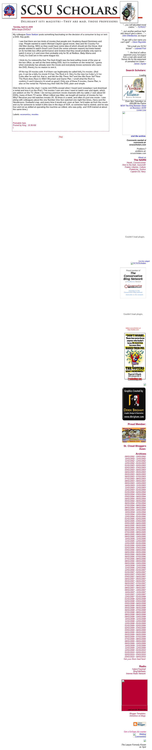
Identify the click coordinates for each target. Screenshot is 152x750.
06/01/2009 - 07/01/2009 (135, 637)
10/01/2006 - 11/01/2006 (135, 565)
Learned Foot (140, 48)
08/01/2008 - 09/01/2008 (135, 614)
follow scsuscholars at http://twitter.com (133, 328)
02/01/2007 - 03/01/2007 (135, 574)
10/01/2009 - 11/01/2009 (135, 646)
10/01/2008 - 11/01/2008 (135, 619)
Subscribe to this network (134, 294)
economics (25, 114)
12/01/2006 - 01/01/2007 (135, 570)
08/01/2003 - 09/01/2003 (135, 481)
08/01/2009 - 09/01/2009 (135, 641)
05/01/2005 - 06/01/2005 (135, 528)
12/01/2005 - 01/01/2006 (135, 543)
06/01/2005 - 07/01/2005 (135, 530)
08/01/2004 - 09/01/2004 (135, 508)
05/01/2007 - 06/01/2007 (135, 581)
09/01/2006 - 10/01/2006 (135, 563)
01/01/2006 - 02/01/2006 (135, 545)
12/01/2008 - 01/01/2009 (135, 623)
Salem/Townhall (139, 669)
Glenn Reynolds (139, 42)
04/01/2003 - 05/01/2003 (135, 472)
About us (142, 157)
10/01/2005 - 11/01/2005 (135, 539)
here (24, 123)
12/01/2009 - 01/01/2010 (135, 650)
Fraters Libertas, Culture (135, 167)
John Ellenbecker (129, 36)
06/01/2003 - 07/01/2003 (135, 476)
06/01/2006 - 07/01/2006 (135, 557)
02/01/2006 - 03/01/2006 (135, 548)
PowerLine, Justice (137, 169)
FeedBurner (131, 281)
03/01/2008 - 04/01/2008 (135, 603)
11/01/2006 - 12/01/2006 (135, 568)
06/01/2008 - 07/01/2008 (135, 610)
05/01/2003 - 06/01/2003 (135, 474)
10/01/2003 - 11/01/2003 (135, 485)
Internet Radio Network (136, 673)
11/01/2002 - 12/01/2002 (135, 461)
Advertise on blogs (138, 716)
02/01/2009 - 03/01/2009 (135, 628)
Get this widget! (144, 261)
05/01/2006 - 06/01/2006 (135, 554)
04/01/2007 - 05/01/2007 (135, 579)
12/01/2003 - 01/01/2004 (135, 490)
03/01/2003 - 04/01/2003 (135, 470)
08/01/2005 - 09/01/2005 (135, 534)
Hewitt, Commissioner (136, 163)
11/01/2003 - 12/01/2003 (135, 488)
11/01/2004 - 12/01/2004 (135, 514)
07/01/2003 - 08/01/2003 (135, 479)
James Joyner (140, 64)
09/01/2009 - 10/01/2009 (135, 643)
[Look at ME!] (145, 741)
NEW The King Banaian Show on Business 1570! (133, 107)
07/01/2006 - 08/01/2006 (135, 559)
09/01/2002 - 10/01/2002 (135, 456)
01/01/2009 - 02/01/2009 (135, 626)
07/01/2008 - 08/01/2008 (135, 612)
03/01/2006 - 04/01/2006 (135, 550)
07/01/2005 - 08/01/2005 (135, 532)
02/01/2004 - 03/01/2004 (135, 494)
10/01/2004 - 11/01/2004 (135, 512)
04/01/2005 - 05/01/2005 (135, 525)
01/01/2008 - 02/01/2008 (135, 599)
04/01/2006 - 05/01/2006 (135, 552)
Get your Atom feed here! (135, 659)
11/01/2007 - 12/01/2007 (135, 594)
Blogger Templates (138, 713)
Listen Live (141, 110)
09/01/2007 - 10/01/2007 (135, 590)
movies (35, 114)
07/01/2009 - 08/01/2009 (135, 639)
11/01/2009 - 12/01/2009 (135, 648)
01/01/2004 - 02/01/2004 (135, 492)
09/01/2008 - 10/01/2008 (135, 617)
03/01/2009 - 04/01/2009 (135, 630)
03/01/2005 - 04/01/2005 (135, 523)
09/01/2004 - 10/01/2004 (135, 510)
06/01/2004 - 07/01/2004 (135, 503)
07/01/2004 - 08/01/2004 (135, 505)
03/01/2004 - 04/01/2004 (135, 496)
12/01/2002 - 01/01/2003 (135, 463)
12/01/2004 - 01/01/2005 (135, 516)
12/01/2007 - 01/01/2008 (135, 597)
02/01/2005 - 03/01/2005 (135, 521)
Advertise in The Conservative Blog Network (133, 291)
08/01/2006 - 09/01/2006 (135, 561)
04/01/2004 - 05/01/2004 (135, 499)
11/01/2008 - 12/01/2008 (135, 621)
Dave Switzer (32, 34)
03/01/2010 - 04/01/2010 (135, 657)
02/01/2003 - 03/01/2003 (135, 468)
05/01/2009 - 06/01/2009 (135, 634)
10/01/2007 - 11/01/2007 (135, 592)
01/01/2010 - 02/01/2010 (135, 652)
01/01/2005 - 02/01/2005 (135, 519)
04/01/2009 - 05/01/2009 (135, 632)
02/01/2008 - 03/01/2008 (135, 601)
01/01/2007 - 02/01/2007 (135, 572)
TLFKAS (141, 27)
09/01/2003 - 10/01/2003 (135, 483)
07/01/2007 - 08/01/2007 (135, 585)
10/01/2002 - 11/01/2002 (135, 459)
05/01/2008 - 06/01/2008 (135, 608)
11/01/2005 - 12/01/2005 (135, 541)
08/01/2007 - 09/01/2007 (135, 588)
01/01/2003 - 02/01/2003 (135, 465)
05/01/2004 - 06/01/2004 (135, 501)
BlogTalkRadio (139, 671)
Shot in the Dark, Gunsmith (134, 165)
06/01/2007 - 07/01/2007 (135, 583)
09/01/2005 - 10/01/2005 (135, 537)
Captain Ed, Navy (138, 171)
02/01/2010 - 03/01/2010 (135, 654)
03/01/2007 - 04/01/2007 (135, 577)
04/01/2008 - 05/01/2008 (135, 605)
